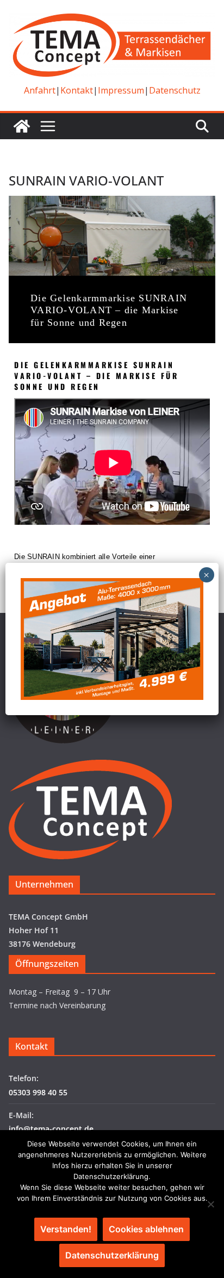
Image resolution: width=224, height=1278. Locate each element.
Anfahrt (39, 90)
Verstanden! (65, 1229)
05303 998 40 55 (38, 1092)
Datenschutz (175, 90)
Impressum (121, 90)
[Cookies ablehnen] (210, 1204)
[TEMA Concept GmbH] (22, 126)
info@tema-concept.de (51, 1129)
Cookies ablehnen (146, 1229)
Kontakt (76, 90)
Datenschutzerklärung (112, 1255)
